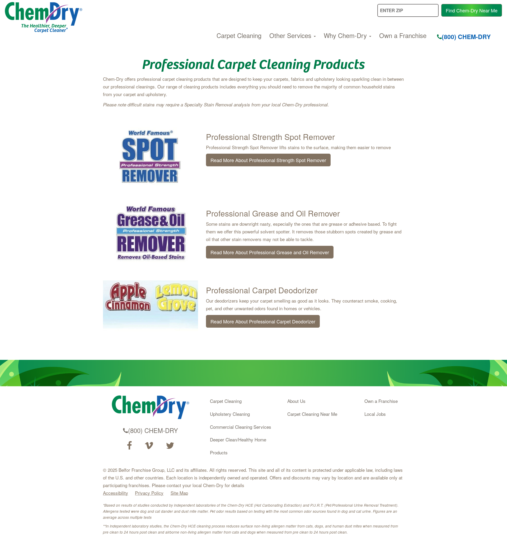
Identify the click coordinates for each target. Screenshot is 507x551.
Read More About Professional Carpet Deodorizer (262, 321)
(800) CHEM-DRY (466, 36)
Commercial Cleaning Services (240, 426)
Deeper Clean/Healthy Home (238, 439)
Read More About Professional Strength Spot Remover (268, 160)
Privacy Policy (149, 492)
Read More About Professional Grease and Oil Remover (269, 252)
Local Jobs (375, 414)
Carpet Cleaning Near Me (312, 414)
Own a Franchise (402, 35)
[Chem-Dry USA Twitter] (170, 445)
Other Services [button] (291, 35)
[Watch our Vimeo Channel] (148, 445)
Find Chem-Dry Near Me (471, 10)
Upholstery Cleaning (230, 414)
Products (219, 452)
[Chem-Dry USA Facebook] (129, 445)
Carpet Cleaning (239, 35)
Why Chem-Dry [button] (346, 35)
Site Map (179, 492)
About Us (296, 401)
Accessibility (115, 492)
